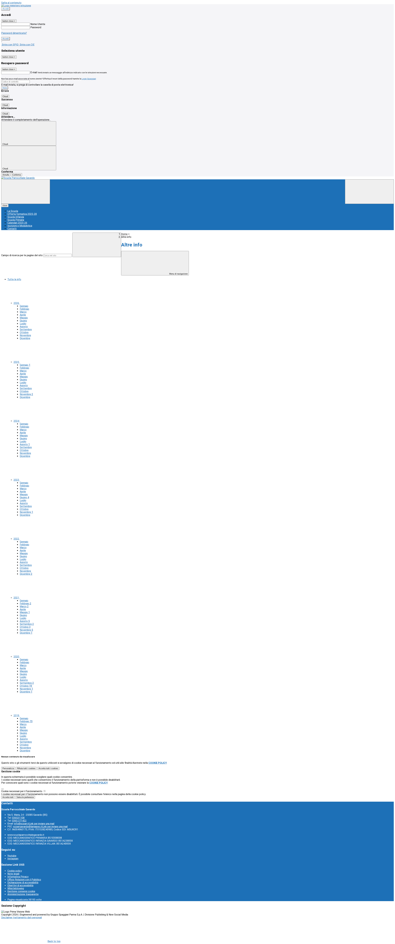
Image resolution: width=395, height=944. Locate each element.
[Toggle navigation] (25, 191)
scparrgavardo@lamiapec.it (40, 826)
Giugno (23, 320)
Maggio (24, 317)
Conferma (16, 175)
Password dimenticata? (14, 33)
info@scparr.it (34, 823)
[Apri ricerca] (369, 191)
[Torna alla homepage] (197, 177)
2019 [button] (17, 715)
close (4, 205)
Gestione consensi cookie (21, 891)
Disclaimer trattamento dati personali (21, 917)
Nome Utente (37, 24)
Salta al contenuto (11, 2)
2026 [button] (17, 303)
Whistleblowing (15, 888)
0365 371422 (19, 820)
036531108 (18, 817)
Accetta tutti (48, 768)
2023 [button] (17, 479)
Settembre (26, 329)
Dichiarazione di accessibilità (22, 882)
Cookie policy (14, 870)
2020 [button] (17, 656)
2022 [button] (17, 538)
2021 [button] (17, 597)
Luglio (23, 323)
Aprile (23, 314)
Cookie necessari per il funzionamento (22, 791)
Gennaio (24, 306)
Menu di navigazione (178, 274)
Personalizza (8, 768)
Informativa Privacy (18, 876)
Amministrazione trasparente (23, 894)
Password (35, 27)
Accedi (5, 9)
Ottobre (24, 332)
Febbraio (24, 309)
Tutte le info (14, 279)
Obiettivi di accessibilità (20, 885)
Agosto (24, 326)
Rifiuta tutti (26, 768)
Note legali (13, 873)
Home (124, 234)
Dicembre (25, 338)
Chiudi (5, 96)
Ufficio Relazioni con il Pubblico (24, 879)
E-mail (33, 72)
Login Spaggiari (89, 79)
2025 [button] (17, 362)
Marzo (23, 311)
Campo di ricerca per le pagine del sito (22, 255)
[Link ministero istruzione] (16, 5)
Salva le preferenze (25, 797)
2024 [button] (17, 420)
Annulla (5, 175)
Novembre (25, 335)
